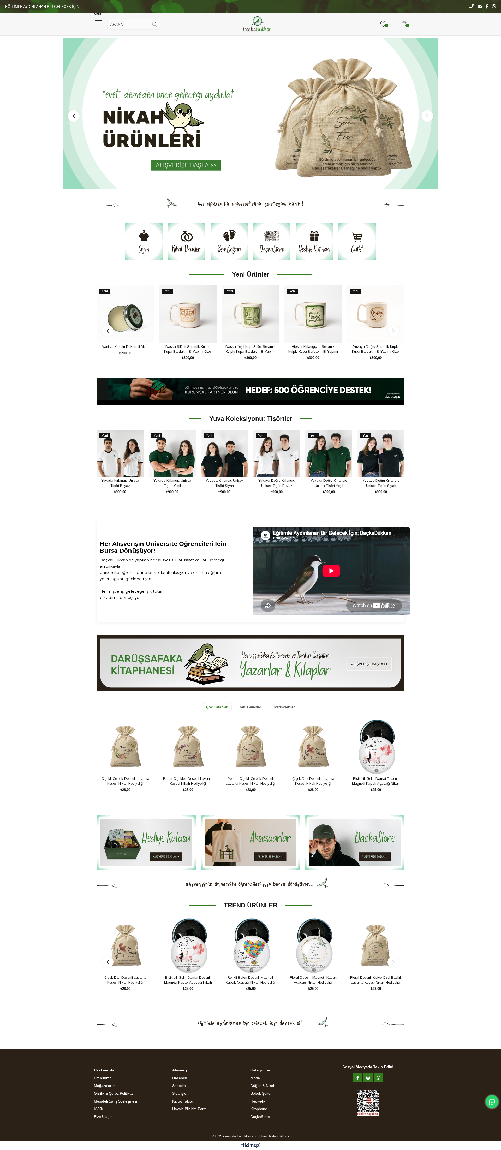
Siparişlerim (182, 1093)
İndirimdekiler (284, 707)
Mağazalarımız (106, 1085)
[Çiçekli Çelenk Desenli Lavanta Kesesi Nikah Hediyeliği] (125, 746)
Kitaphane (258, 1109)
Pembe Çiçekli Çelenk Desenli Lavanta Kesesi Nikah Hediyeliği (250, 781)
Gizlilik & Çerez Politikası (114, 1093)
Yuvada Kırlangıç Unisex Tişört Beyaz (120, 483)
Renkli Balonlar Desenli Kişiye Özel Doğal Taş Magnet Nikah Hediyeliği (375, 980)
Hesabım (179, 1078)
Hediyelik (257, 1101)
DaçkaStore (260, 1117)
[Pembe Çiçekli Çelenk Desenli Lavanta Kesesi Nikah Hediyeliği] (250, 746)
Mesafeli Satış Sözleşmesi (115, 1101)
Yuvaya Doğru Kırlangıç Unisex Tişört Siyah (381, 483)
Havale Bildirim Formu (190, 1109)
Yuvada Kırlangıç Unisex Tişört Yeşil (172, 483)
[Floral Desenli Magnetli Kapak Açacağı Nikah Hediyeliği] (250, 945)
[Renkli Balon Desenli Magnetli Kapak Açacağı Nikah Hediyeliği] (188, 945)
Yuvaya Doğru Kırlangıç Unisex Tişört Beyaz (276, 483)
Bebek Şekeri (261, 1093)
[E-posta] (480, 6)
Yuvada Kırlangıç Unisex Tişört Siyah (224, 483)
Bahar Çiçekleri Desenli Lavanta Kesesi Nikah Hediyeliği (188, 781)
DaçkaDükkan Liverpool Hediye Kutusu (376, 349)
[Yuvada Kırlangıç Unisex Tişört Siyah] (224, 453)
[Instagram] (494, 6)
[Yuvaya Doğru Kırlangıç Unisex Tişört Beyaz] (276, 453)
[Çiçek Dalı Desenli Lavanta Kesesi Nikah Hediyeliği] (313, 746)
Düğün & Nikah (262, 1085)
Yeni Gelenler (250, 707)
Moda (255, 1078)
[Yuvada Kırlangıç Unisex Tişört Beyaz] (120, 453)
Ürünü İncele (131, 333)
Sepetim (179, 1085)
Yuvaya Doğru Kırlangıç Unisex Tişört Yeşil (329, 483)
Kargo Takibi (182, 1101)
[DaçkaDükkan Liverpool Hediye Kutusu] (375, 314)
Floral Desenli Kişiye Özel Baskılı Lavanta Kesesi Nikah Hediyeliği (313, 980)
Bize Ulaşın (103, 1117)
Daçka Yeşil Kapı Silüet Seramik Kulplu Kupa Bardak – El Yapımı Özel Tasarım (125, 349)
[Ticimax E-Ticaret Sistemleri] (250, 1146)
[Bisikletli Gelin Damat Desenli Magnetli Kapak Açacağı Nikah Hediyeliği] (375, 746)
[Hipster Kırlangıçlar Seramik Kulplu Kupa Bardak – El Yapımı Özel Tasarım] (188, 314)
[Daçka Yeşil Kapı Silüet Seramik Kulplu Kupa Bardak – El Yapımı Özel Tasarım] (125, 314)
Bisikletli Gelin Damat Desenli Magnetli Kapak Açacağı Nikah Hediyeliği (376, 781)
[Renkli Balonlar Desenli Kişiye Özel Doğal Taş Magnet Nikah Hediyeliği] (375, 945)
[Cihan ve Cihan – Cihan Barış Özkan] (313, 314)
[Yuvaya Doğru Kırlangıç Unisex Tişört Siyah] (380, 453)
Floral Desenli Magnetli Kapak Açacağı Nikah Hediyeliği (250, 980)
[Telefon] (471, 6)
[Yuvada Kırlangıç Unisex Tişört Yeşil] (172, 453)
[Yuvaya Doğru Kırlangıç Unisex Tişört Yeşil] (328, 453)
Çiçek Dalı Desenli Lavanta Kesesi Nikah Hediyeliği (313, 781)
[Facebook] (487, 6)
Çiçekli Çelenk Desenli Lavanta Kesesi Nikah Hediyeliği (125, 781)
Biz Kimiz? (102, 1078)
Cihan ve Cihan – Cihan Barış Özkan (313, 349)
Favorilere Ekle (119, 333)
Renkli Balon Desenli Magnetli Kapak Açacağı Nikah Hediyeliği (188, 980)
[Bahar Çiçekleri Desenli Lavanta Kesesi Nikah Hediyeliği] (188, 746)
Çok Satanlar (217, 707)
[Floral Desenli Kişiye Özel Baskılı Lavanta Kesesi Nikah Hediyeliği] (313, 945)
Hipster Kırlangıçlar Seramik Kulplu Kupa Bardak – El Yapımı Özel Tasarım (188, 349)
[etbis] (368, 1103)
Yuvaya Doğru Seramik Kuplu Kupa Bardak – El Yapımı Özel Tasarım (250, 349)
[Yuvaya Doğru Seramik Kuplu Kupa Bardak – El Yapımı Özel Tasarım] (250, 314)
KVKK (98, 1109)
